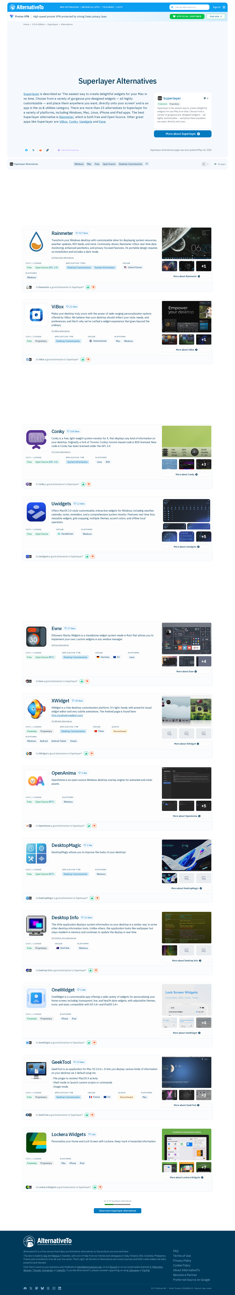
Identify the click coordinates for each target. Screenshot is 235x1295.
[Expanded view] (204, 164)
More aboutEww (185, 671)
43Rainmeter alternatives (62, 257)
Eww (102, 121)
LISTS (119, 7)
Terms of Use (182, 1256)
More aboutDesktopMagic (185, 888)
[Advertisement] (118, 49)
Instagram (47, 1270)
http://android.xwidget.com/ (67, 715)
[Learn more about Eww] (36, 637)
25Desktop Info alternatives (63, 938)
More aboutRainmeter (185, 276)
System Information (105, 267)
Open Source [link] (109, 164)
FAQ (176, 1251)
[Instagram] (53, 1288)
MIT (51, 657)
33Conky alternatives (60, 452)
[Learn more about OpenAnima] (36, 781)
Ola (45, 1255)
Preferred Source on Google (191, 1280)
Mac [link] (89, 164)
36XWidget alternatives (61, 721)
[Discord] (25, 1288)
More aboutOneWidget (185, 1032)
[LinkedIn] (59, 1288)
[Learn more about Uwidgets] (36, 512)
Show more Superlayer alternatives (117, 1210)
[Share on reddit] (40, 150)
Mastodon (157, 1266)
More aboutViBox (185, 349)
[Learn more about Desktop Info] (36, 926)
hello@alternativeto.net (89, 1266)
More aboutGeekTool (185, 1105)
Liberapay (134, 1270)
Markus (55, 1255)
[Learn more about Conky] (36, 440)
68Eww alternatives (60, 645)
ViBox (63, 121)
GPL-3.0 (53, 462)
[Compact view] (208, 164)
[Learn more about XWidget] (36, 709)
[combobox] (189, 7)
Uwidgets (85, 121)
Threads (36, 1270)
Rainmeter (66, 117)
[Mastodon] (36, 1288)
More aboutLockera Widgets (185, 1177)
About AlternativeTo (186, 1270)
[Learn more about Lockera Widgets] (36, 1143)
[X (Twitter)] (30, 1288)
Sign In (216, 7)
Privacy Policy (182, 1260)
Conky (73, 121)
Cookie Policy (181, 1265)
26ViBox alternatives (60, 331)
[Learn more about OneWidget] (36, 998)
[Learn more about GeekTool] (36, 1070)
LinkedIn (60, 1270)
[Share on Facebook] (26, 150)
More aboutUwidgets (185, 546)
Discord (113, 1266)
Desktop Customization (79, 267)
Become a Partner (185, 1275)
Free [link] (97, 164)
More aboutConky (185, 474)
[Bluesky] (42, 1288)
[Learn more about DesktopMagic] (36, 853)
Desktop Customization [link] (130, 164)
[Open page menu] (224, 7)
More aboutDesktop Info (185, 960)
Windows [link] (79, 164)
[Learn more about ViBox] (36, 315)
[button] (82, 233)
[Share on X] (33, 150)
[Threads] (48, 1288)
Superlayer (31, 94)
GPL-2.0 (53, 267)
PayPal (146, 1270)
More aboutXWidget (185, 743)
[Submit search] (172, 7)
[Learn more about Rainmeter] (36, 241)
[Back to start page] (31, 7)
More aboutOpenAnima (185, 816)
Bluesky (27, 1270)
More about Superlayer (181, 134)
